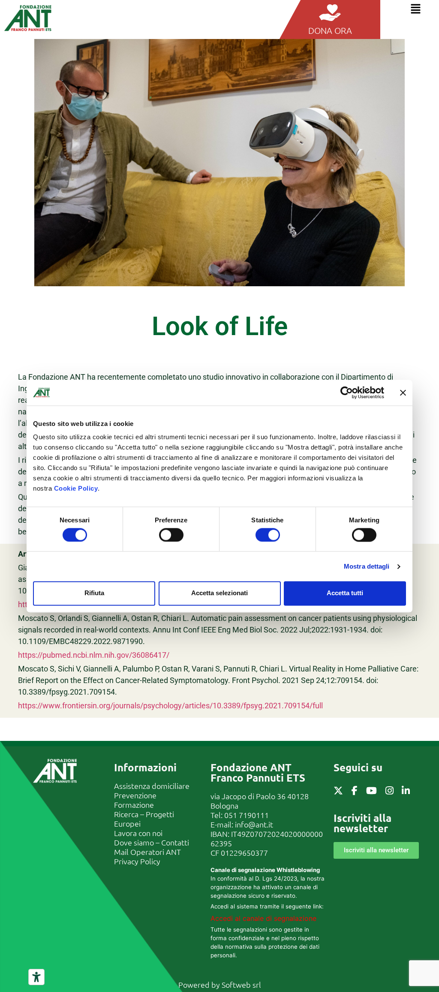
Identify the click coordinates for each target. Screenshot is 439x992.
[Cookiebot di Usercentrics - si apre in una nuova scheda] (346, 392)
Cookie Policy (76, 488)
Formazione (134, 804)
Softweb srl (241, 984)
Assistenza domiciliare (151, 786)
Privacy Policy (137, 861)
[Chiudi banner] (403, 393)
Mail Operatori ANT (147, 852)
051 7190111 (246, 815)
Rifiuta (94, 593)
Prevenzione (135, 795)
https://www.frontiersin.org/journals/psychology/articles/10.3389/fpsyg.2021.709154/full (170, 705)
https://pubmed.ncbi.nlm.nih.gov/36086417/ (93, 654)
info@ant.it (254, 824)
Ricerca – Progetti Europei (144, 818)
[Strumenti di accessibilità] (36, 977)
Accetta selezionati (219, 593)
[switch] (171, 535)
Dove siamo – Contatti (151, 842)
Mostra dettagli (367, 566)
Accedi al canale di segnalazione (263, 918)
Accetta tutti (345, 593)
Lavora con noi (138, 833)
